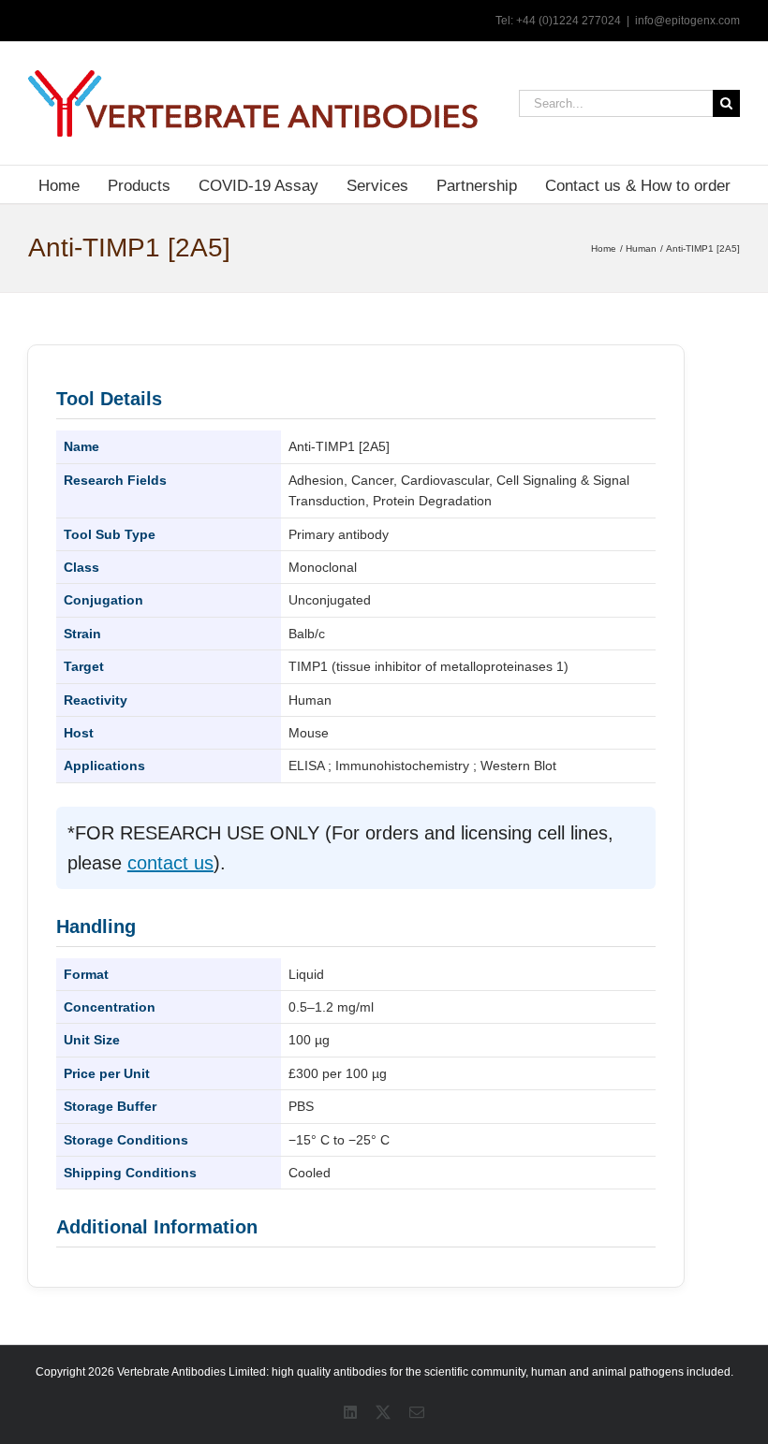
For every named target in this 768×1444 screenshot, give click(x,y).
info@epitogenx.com (687, 20)
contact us (170, 863)
